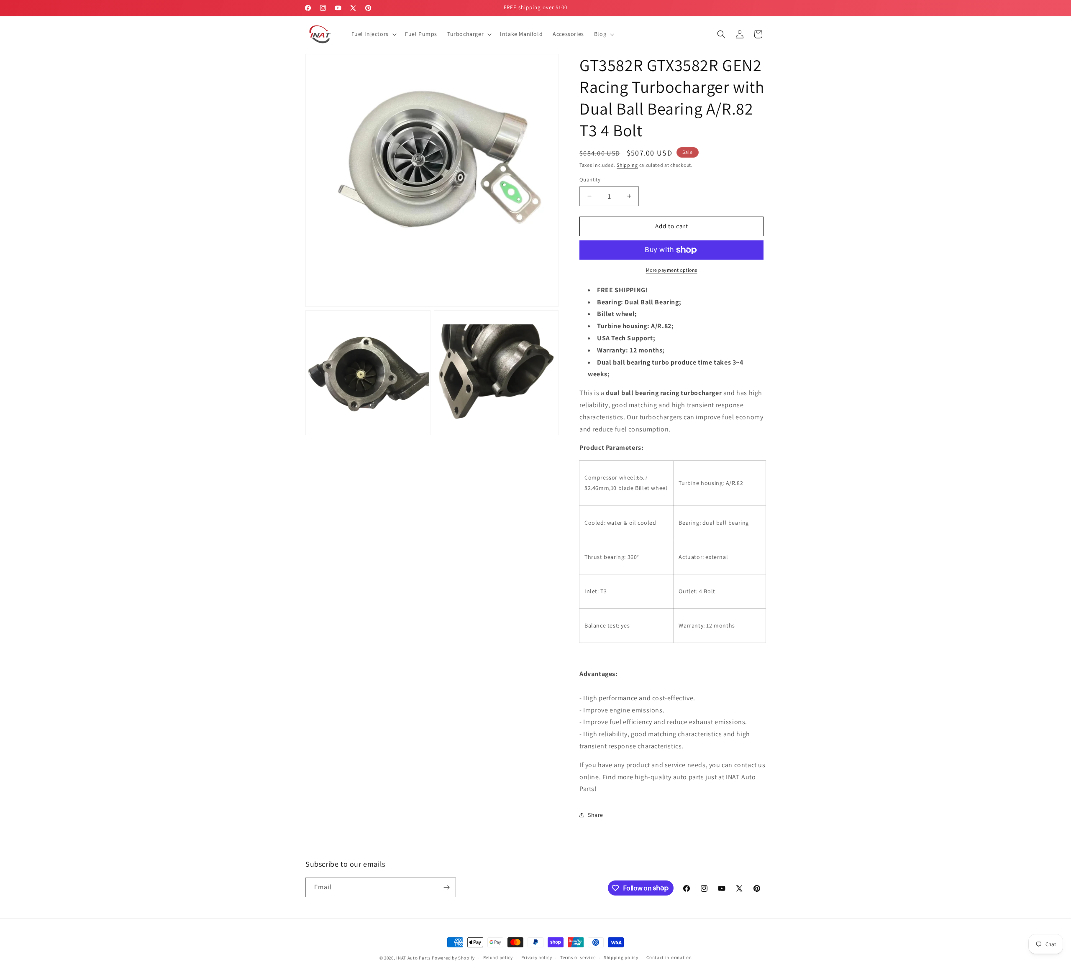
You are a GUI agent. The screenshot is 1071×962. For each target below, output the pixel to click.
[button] (373, 34)
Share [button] (595, 815)
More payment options (671, 270)
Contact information (669, 957)
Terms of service (577, 957)
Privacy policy (536, 957)
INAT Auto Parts (413, 958)
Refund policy (498, 957)
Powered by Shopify (453, 958)
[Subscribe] (446, 887)
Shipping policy (621, 957)
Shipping (627, 165)
